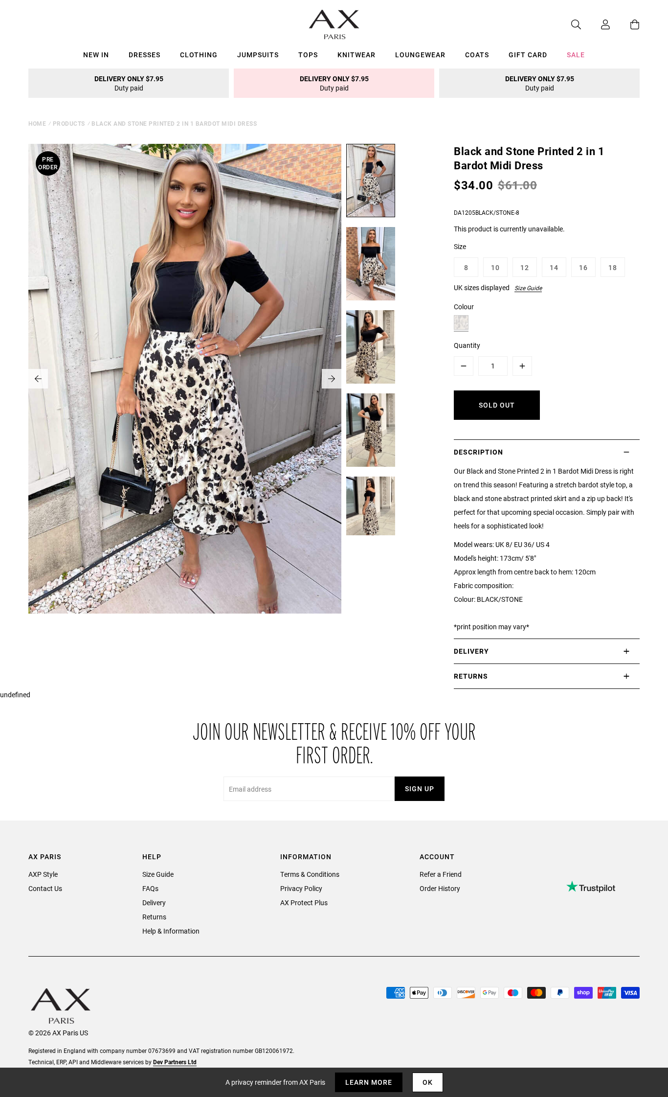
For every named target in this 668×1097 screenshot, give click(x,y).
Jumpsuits (258, 54)
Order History (440, 888)
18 (612, 267)
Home (37, 123)
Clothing (199, 54)
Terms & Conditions (309, 874)
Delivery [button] (471, 651)
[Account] (595, 24)
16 (583, 267)
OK (428, 1082)
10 (495, 267)
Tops (308, 54)
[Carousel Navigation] (184, 379)
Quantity (467, 345)
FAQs (150, 888)
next (331, 379)
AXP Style (43, 874)
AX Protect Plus (304, 902)
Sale (576, 54)
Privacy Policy (301, 888)
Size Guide (528, 288)
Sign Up (419, 788)
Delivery (154, 902)
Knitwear (356, 54)
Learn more (368, 1082)
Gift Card (528, 54)
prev (38, 379)
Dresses (144, 54)
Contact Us (45, 888)
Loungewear (420, 54)
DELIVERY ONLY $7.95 (128, 83)
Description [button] (478, 452)
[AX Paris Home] (334, 24)
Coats (477, 54)
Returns (154, 916)
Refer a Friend (441, 874)
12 (524, 267)
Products (69, 123)
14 (554, 267)
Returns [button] (471, 676)
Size (460, 246)
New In (96, 54)
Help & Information (171, 931)
